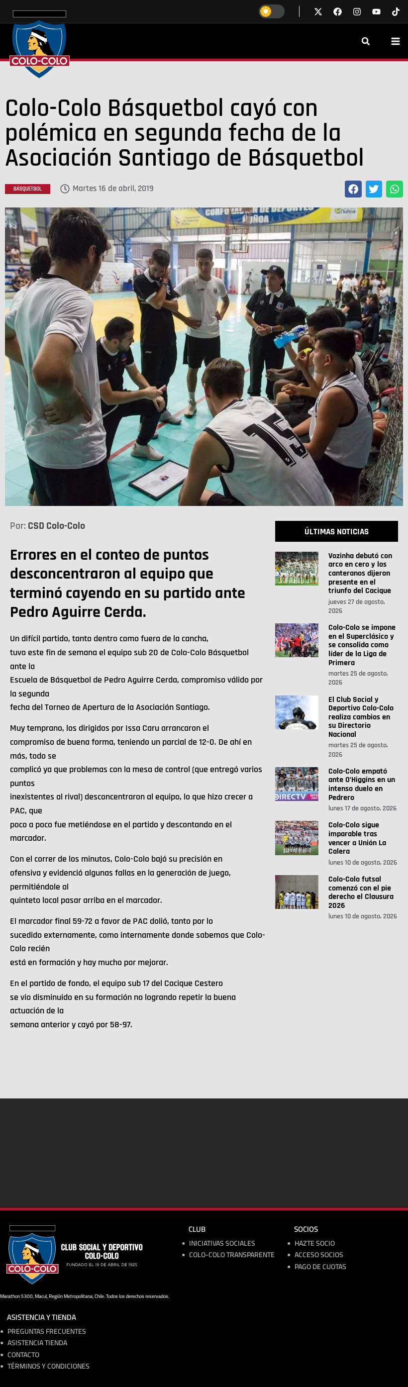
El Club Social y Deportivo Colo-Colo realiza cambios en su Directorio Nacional (361, 717)
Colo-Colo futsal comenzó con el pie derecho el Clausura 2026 (361, 892)
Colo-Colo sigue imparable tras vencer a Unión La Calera (357, 838)
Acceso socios (319, 1255)
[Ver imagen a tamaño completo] (204, 356)
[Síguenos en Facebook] (337, 11)
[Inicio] (39, 44)
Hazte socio (315, 1243)
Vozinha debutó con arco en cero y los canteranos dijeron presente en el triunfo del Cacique (360, 573)
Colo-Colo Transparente (232, 1255)
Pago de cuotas (320, 1267)
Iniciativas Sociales (222, 1243)
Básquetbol (27, 189)
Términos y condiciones (48, 1366)
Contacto (23, 1355)
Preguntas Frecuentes (46, 1331)
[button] (365, 41)
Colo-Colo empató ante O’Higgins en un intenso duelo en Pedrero (361, 784)
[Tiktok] (396, 11)
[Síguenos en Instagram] (357, 11)
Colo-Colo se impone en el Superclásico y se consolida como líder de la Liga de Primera (362, 645)
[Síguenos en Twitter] (318, 11)
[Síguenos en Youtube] (376, 11)
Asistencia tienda (37, 1343)
